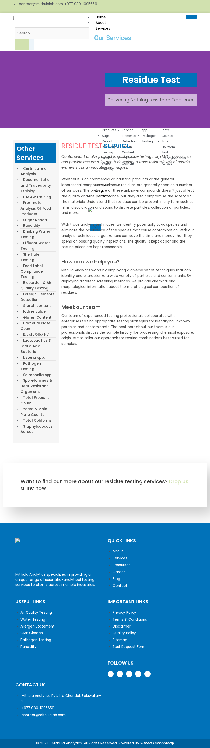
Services (103, 28)
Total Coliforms (37, 420)
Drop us (178, 481)
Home (101, 17)
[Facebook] (155, 7)
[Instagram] (165, 7)
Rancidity (31, 225)
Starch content (37, 305)
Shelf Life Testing (29, 257)
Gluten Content (37, 317)
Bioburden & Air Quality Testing (35, 285)
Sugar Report (35, 220)
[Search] (22, 44)
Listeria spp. (34, 357)
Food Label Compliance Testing (31, 271)
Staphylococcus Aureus (36, 429)
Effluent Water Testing (35, 245)
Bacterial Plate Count (35, 326)
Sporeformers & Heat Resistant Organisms (36, 386)
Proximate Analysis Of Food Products (35, 208)
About (101, 22)
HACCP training (37, 197)
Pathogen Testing (30, 366)
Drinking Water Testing (35, 234)
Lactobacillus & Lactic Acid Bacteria (35, 346)
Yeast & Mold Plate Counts (33, 412)
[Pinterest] (184, 7)
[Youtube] (194, 7)
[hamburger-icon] (191, 17)
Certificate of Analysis (34, 171)
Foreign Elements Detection (37, 297)
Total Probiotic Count (35, 400)
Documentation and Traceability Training (36, 185)
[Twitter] (175, 7)
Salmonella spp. (37, 374)
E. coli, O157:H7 (36, 334)
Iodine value (34, 311)
